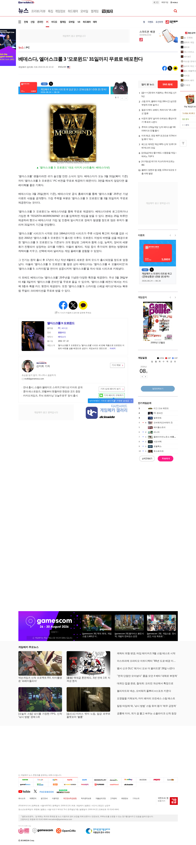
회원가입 (164, 2)
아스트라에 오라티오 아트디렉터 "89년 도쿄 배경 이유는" (147, 661)
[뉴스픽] (85, 784)
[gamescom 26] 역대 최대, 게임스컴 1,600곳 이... (96, 635)
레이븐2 (187, 56)
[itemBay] (129, 779)
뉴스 (21, 47)
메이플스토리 (160, 427)
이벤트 (141, 235)
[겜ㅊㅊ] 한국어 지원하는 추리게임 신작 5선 (159, 94)
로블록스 (158, 446)
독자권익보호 (86, 798)
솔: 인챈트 (188, 37)
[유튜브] (26, 791)
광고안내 (44, 798)
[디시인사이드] (129, 784)
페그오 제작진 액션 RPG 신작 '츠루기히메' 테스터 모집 (159, 146)
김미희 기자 (43, 366)
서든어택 (158, 441)
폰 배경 (187, 85)
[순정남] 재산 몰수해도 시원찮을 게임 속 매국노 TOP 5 (159, 155)
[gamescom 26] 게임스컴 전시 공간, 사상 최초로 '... (161, 635)
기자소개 (135, 798)
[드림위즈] (171, 779)
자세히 (112, 348)
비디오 (65, 328)
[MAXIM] (143, 779)
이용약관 (55, 798)
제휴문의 (33, 798)
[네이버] (25, 779)
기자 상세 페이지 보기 (110, 389)
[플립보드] (99, 784)
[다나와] (114, 779)
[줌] (85, 779)
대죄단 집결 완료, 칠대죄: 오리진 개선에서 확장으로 (145, 683)
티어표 (187, 75)
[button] (131, 400)
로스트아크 (159, 451)
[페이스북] (48, 791)
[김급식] (55, 784)
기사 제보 (116, 365)
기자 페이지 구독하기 (114, 395)
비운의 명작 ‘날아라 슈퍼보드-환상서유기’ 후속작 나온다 (159, 120)
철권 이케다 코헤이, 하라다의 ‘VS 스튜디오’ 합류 (159, 112)
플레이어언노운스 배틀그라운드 (168, 437)
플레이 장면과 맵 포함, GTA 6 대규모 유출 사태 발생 (159, 172)
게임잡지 (142, 297)
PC (28, 47)
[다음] (55, 779)
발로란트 (158, 418)
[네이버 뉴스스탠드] (65, 791)
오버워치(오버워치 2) (163, 422)
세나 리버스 (189, 52)
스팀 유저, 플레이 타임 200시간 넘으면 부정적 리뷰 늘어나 (158, 103)
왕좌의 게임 (189, 42)
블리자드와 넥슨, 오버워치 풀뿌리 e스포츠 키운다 (144, 691)
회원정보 (124, 798)
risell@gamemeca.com (34, 379)
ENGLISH (62, 67)
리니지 (157, 432)
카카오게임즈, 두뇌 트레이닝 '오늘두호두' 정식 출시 (50, 395)
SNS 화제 (168, 84)
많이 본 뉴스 (147, 84)
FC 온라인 (158, 413)
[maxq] (157, 779)
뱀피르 (187, 47)
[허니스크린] (70, 784)
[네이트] (70, 779)
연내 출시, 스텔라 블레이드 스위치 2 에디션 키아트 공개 (52, 387)
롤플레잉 (62, 332)
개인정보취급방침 (70, 798)
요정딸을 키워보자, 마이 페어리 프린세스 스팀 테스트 (146, 698)
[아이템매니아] (40, 784)
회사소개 (21, 798)
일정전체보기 (157, 389)
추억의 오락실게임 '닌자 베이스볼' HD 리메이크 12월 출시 (158, 129)
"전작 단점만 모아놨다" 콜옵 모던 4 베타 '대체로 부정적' (147, 676)
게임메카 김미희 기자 (28, 67)
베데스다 (62, 337)
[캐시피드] (114, 784)
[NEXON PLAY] (99, 779)
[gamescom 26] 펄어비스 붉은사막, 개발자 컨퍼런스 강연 (129, 635)
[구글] (40, 779)
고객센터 (113, 798)
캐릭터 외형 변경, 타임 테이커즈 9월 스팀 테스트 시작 (146, 653)
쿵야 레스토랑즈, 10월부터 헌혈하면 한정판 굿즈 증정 (51, 391)
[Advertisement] (74, 36)
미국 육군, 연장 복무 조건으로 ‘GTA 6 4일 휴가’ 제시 (158, 137)
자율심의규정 (101, 798)
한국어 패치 (189, 80)
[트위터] (37, 791)
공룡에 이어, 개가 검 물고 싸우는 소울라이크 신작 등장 (146, 713)
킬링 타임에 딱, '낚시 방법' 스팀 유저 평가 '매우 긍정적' (146, 706)
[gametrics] (25, 784)
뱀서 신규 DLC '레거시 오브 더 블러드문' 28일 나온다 (146, 668)
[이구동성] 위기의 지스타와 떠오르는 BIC (158, 163)
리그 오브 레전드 (161, 408)
